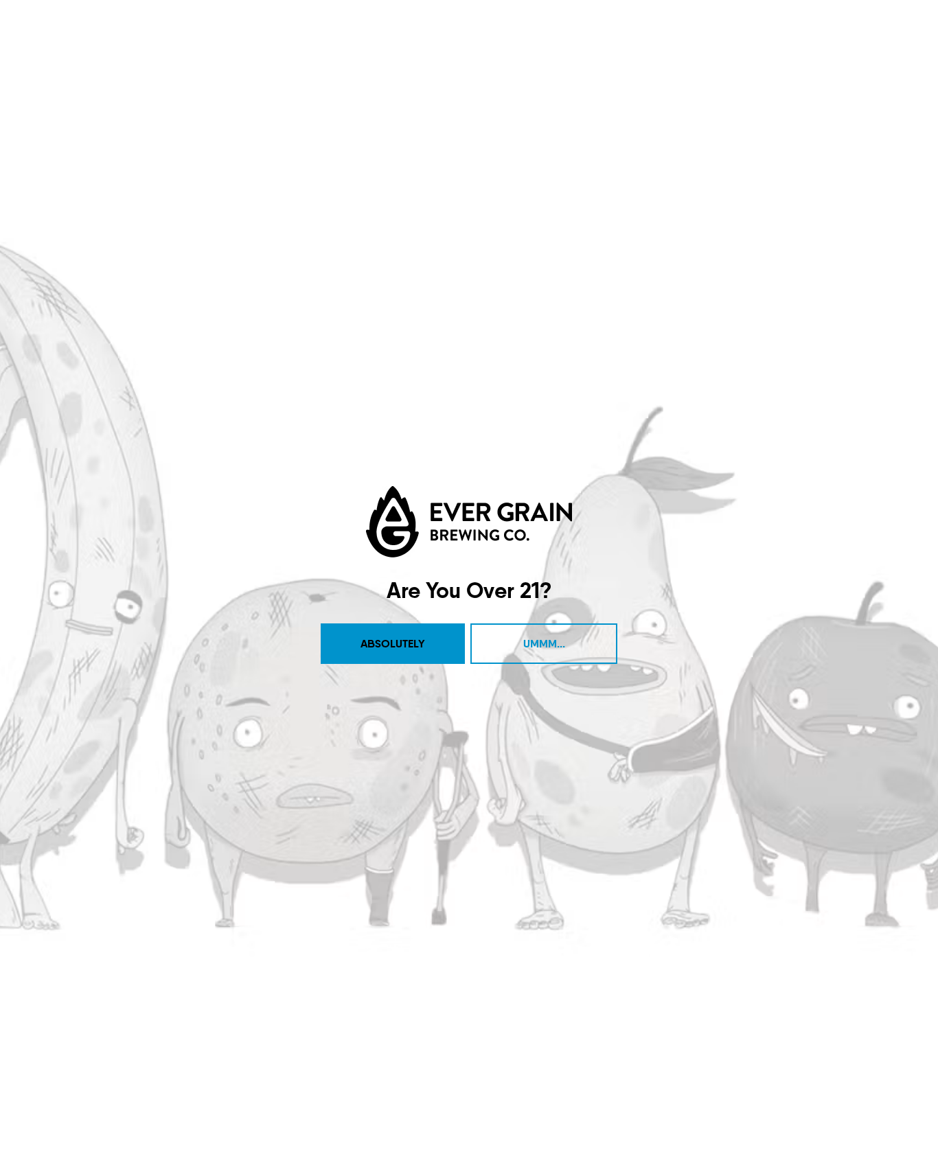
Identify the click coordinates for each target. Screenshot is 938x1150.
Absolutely (393, 643)
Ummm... (544, 643)
